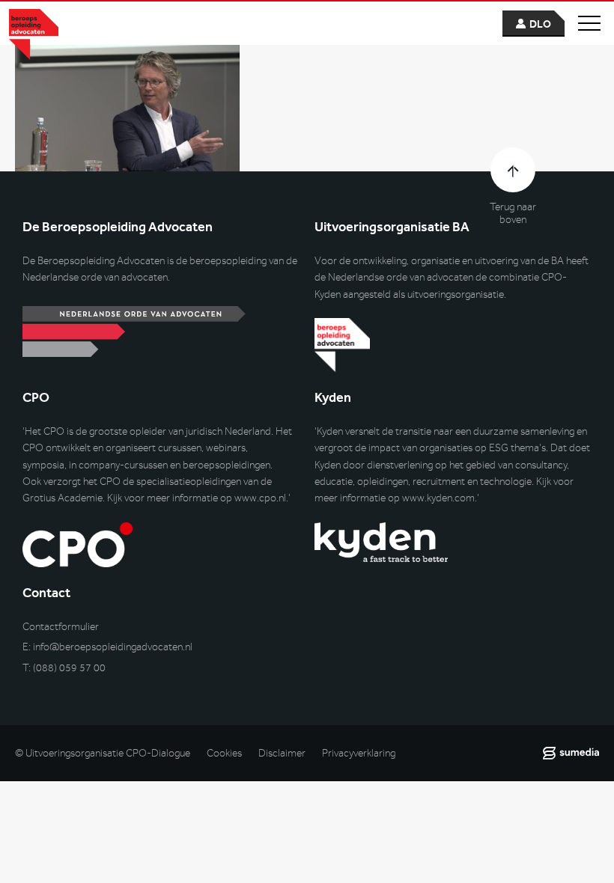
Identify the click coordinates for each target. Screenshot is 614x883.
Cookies (224, 753)
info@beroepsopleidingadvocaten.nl (112, 647)
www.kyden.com (438, 498)
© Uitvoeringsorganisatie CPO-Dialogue (102, 753)
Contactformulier (60, 626)
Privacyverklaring (358, 753)
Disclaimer (282, 753)
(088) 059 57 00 (69, 668)
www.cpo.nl (260, 498)
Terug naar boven (513, 213)
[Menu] (589, 23)
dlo (540, 24)
